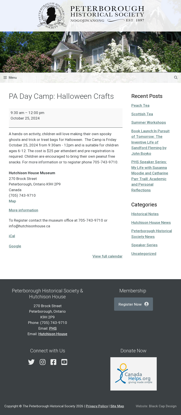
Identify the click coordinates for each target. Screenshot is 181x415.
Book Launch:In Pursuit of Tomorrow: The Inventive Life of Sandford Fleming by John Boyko (150, 142)
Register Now (130, 304)
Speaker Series (144, 245)
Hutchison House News (151, 222)
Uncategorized (143, 253)
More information (23, 210)
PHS (53, 328)
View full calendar (107, 256)
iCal (12, 236)
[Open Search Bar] (176, 78)
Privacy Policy (97, 406)
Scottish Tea (142, 114)
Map (12, 201)
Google (15, 246)
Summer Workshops (148, 122)
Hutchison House (52, 334)
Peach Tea (140, 105)
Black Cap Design (163, 406)
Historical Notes (145, 214)
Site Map (117, 406)
